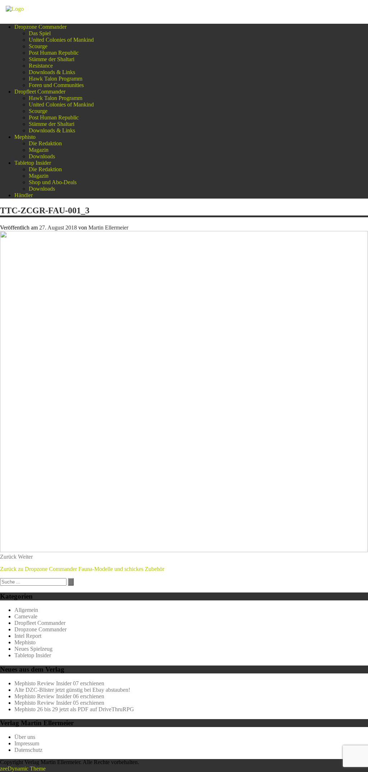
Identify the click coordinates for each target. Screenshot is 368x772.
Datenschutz (28, 750)
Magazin (39, 150)
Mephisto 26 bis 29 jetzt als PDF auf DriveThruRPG (74, 709)
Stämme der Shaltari (51, 59)
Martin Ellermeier (108, 227)
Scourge (38, 46)
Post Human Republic (54, 53)
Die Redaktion (45, 143)
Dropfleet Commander (39, 91)
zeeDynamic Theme (23, 769)
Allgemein (26, 610)
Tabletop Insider (32, 163)
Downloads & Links (52, 72)
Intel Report (27, 636)
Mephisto (25, 137)
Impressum (26, 743)
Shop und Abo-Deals (53, 182)
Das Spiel (40, 33)
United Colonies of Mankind (61, 40)
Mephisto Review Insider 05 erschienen (59, 703)
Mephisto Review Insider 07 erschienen (59, 683)
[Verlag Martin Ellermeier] (15, 9)
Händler (23, 195)
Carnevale (25, 616)
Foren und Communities (56, 85)
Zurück (8, 557)
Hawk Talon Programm (55, 79)
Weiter (25, 557)
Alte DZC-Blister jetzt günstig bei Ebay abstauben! (72, 690)
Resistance (41, 66)
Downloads (42, 156)
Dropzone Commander (40, 27)
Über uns (24, 737)
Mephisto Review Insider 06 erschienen (59, 696)
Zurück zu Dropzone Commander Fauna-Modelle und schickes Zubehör (82, 569)
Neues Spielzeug (33, 649)
